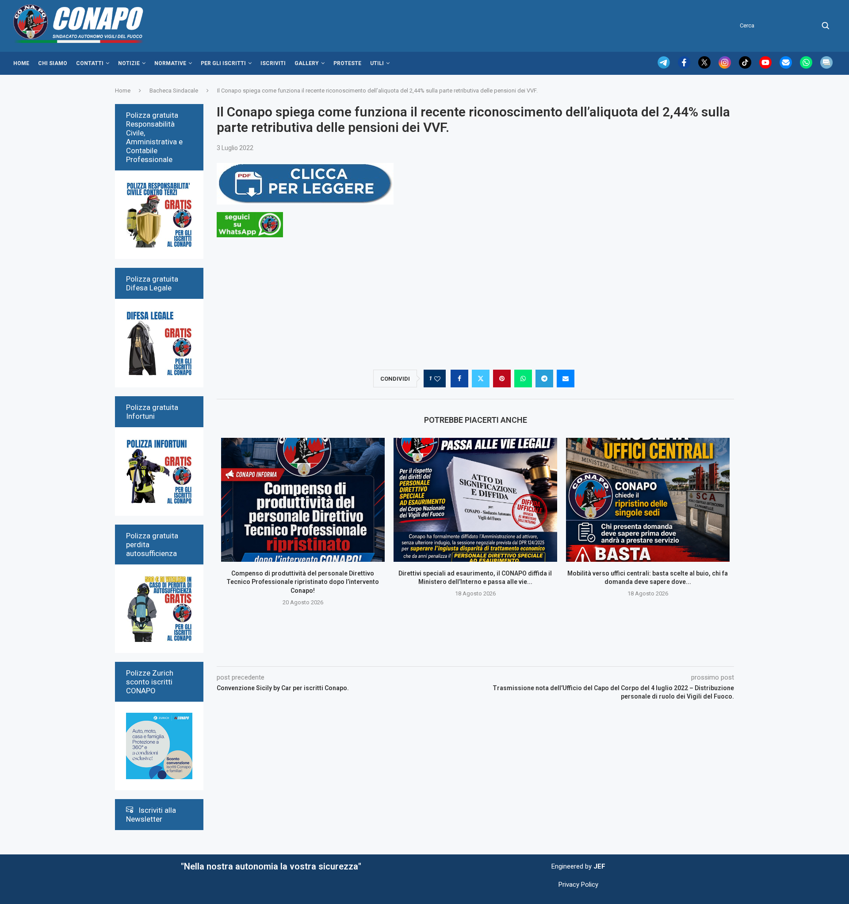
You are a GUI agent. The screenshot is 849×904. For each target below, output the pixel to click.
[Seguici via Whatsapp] (807, 66)
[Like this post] (437, 379)
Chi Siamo (52, 63)
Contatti (89, 63)
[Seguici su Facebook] (685, 66)
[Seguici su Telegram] (665, 66)
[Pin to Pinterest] (502, 378)
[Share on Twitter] (481, 378)
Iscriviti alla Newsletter (151, 814)
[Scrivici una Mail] (787, 66)
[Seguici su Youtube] (766, 66)
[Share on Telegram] (544, 378)
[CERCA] (825, 25)
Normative (170, 63)
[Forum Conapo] (826, 66)
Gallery (306, 63)
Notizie (129, 63)
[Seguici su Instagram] (726, 66)
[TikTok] (746, 66)
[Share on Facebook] (459, 378)
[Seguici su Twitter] (705, 66)
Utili (377, 63)
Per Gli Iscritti (223, 63)
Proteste (347, 63)
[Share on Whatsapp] (523, 378)
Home (21, 63)
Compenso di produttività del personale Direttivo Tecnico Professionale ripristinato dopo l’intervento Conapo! (302, 582)
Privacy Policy (578, 885)
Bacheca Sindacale (173, 90)
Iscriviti (273, 63)
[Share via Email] (565, 378)
